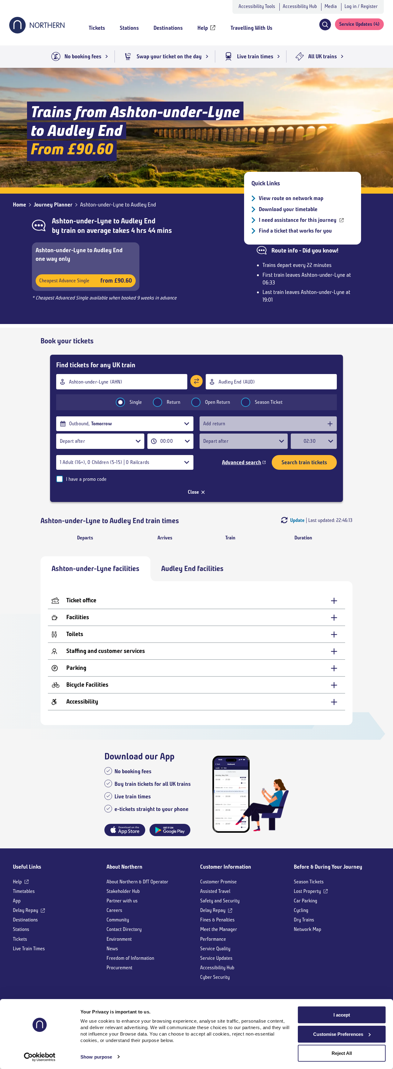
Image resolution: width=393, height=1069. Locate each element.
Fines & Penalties (217, 920)
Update (297, 520)
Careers (114, 910)
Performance (213, 939)
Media (331, 6)
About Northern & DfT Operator (137, 882)
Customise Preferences (338, 1034)
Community (118, 920)
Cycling (301, 910)
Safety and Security (219, 901)
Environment (119, 939)
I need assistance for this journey (298, 220)
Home (19, 204)
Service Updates (216, 958)
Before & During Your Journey (328, 866)
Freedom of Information (130, 958)
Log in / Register (361, 6)
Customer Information (225, 866)
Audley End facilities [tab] (192, 568)
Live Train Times (29, 948)
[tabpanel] (196, 653)
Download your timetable (288, 209)
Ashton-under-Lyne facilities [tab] (95, 568)
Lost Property (307, 891)
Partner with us (122, 901)
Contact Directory (124, 929)
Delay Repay (25, 910)
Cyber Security (215, 977)
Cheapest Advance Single (85, 280)
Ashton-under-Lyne (82, 221)
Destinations (25, 920)
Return (173, 402)
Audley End (138, 221)
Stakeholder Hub (123, 891)
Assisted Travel (215, 891)
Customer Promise (218, 882)
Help (17, 882)
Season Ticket (268, 402)
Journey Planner (53, 204)
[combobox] (121, 381)
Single (136, 402)
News (112, 948)
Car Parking (305, 901)
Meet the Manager (218, 929)
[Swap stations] (196, 381)
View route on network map (291, 198)
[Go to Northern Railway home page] (36, 31)
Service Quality (215, 948)
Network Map (307, 929)
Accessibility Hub (300, 6)
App (17, 901)
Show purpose (96, 1056)
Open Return (217, 402)
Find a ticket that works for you (295, 230)
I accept (341, 1014)
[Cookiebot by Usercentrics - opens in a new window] (40, 1057)
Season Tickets (309, 882)
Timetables (24, 891)
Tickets (20, 939)
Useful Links (27, 866)
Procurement (119, 968)
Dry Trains (304, 920)
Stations (21, 929)
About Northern (124, 866)
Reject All (342, 1053)
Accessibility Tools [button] (257, 6)
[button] (325, 24)
